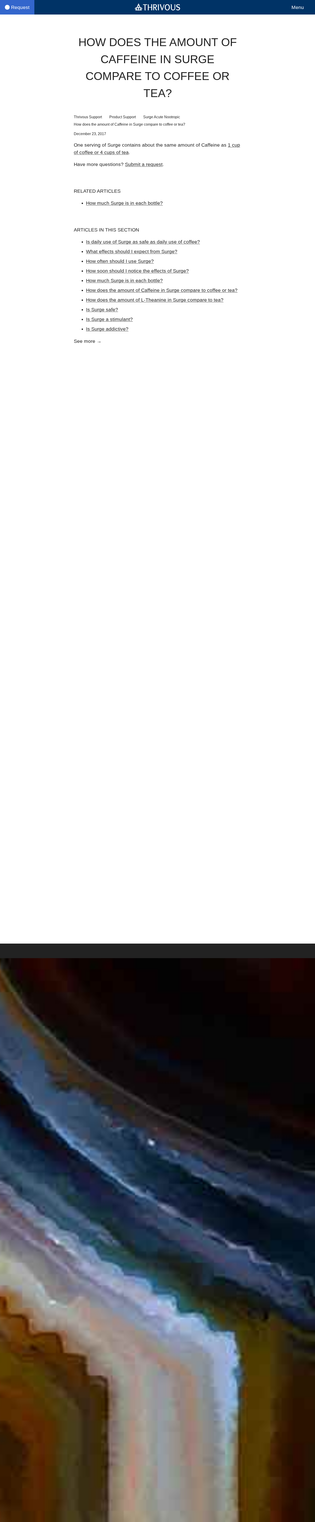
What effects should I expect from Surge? (131, 251)
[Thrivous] (157, 7)
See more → (87, 341)
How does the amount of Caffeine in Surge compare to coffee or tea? (162, 290)
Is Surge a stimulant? (109, 319)
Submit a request (144, 164)
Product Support (122, 117)
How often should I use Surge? (120, 261)
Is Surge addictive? (107, 329)
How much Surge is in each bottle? (124, 203)
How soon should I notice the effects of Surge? (137, 270)
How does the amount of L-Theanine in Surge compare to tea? (154, 299)
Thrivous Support (88, 117)
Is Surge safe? (102, 309)
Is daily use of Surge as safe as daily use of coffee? (143, 241)
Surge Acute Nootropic (161, 117)
